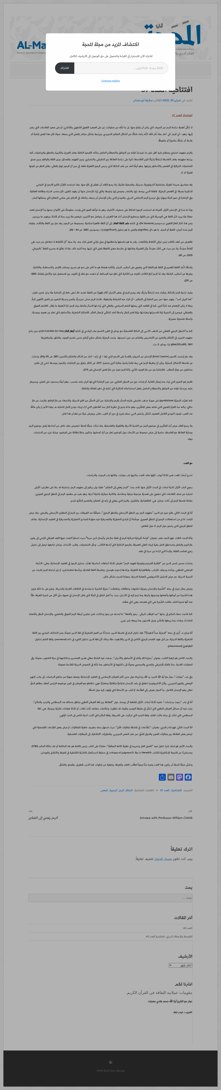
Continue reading (110, 80)
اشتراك (64, 68)
